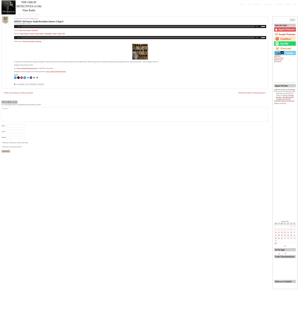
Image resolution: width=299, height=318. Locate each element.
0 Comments (28, 23)
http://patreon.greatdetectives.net (56, 71)
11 (278, 232)
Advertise (278, 4)
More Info (291, 101)
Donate (287, 4)
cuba (27, 84)
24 (275, 238)
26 (282, 238)
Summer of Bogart (34, 18)
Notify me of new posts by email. (12, 147)
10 (275, 232)
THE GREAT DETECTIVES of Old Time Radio (28, 6)
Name (4, 126)
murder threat (41, 84)
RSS (64, 33)
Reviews (267, 4)
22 (291, 235)
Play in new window (25, 30)
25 (279, 238)
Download (35, 30)
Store (294, 4)
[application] (140, 26)
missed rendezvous (33, 84)
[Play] (16, 26)
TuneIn (59, 33)
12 (282, 232)
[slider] (263, 26)
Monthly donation (288, 97)
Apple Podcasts (24, 33)
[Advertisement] (285, 73)
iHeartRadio (48, 33)
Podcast (28, 18)
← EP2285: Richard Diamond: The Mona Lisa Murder (18, 93)
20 (285, 235)
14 (288, 232)
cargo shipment (21, 84)
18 (279, 235)
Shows (257, 4)
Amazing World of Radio (21, 18)
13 (285, 232)
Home (242, 4)
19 (282, 235)
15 (291, 232)
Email (54, 33)
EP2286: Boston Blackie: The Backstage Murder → (252, 93)
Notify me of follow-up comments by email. (15, 143)
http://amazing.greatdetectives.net (27, 68)
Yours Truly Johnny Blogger (20, 23)
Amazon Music (39, 33)
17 (275, 235)
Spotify (32, 33)
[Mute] (260, 26)
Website (4, 137)
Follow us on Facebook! (283, 281)
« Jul (275, 243)
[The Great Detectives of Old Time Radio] (9, 7)
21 (288, 235)
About (249, 4)
